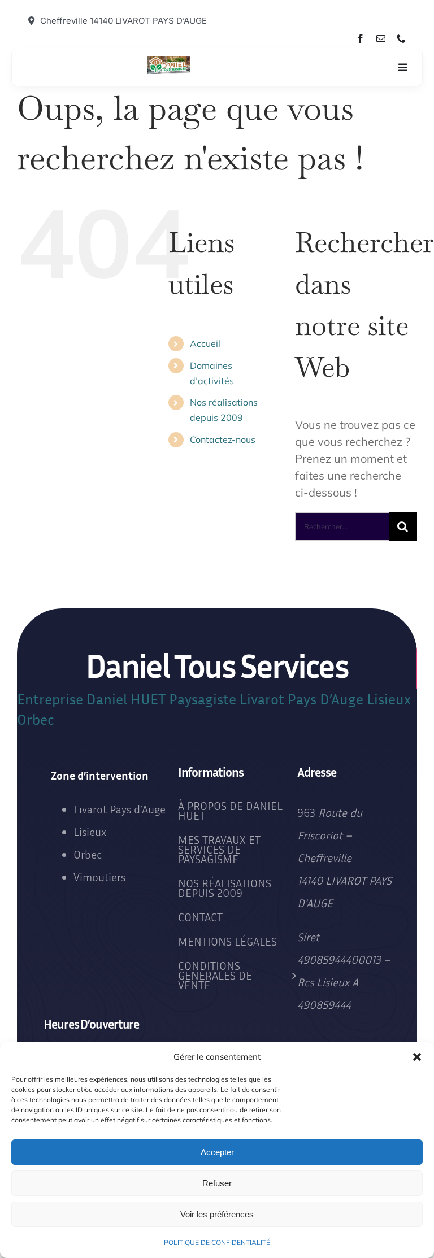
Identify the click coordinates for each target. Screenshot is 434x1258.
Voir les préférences (217, 1214)
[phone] (401, 38)
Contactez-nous (222, 439)
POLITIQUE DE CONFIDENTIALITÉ (217, 1242)
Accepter (217, 1152)
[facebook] (360, 38)
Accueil (205, 343)
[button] (417, 1057)
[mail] (380, 38)
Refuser (217, 1183)
